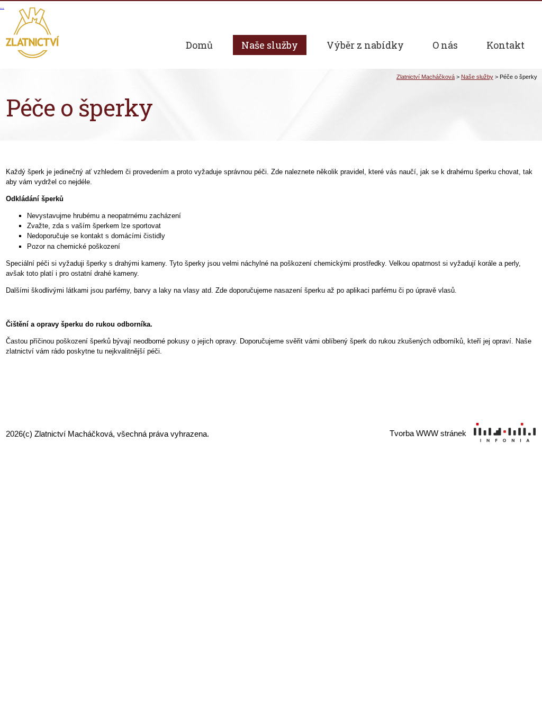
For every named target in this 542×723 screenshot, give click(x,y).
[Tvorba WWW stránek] (463, 445)
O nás (445, 45)
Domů (199, 45)
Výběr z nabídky (365, 45)
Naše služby (477, 77)
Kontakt (505, 45)
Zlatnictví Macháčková (425, 77)
